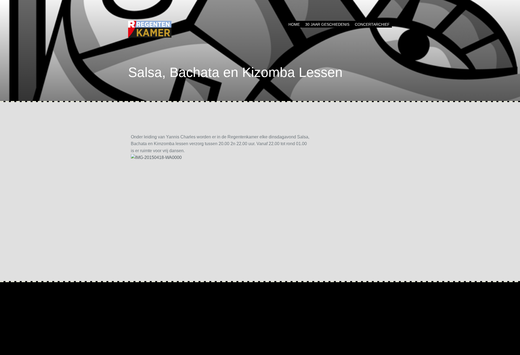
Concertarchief (372, 24)
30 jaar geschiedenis (327, 24)
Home (294, 24)
